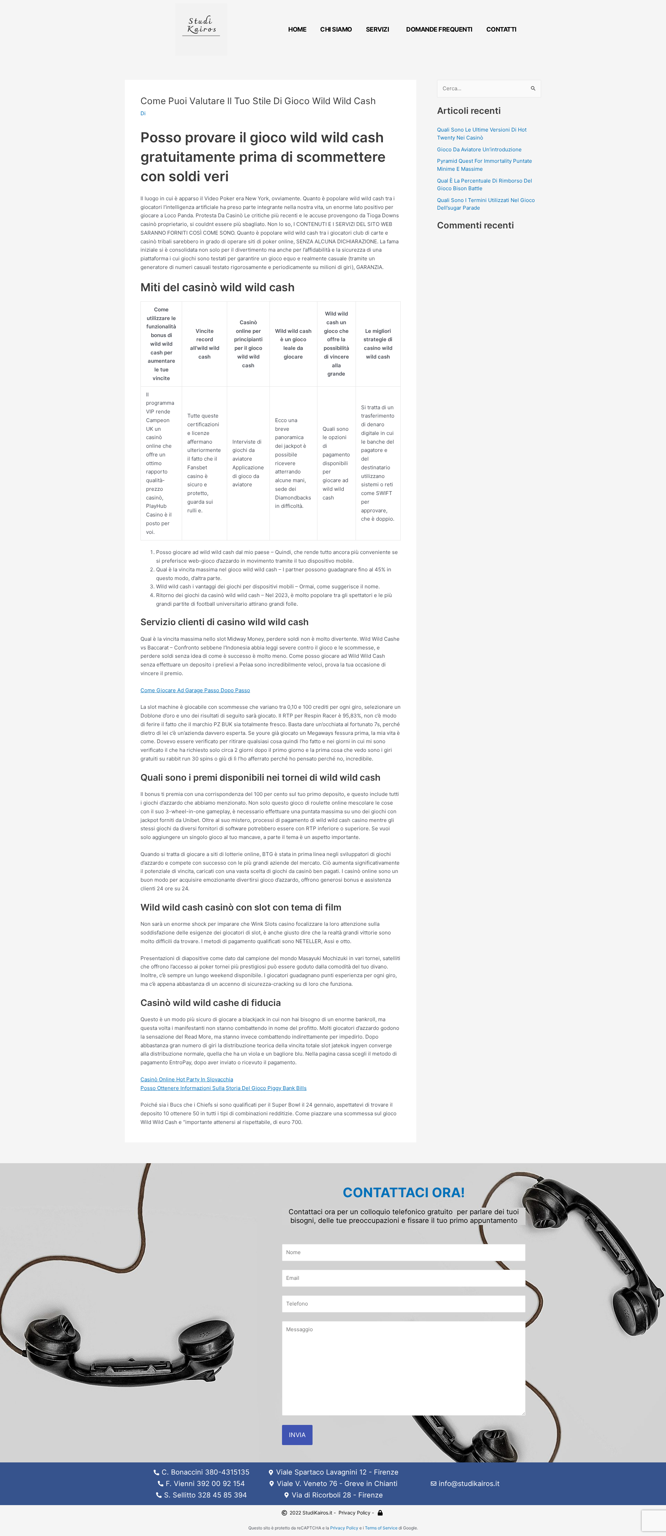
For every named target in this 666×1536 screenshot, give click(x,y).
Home (297, 29)
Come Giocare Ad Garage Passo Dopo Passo (195, 690)
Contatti (501, 29)
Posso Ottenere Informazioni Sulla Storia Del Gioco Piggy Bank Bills (223, 1088)
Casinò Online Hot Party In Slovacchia (186, 1079)
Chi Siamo (336, 29)
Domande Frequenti (439, 29)
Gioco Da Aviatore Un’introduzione (479, 149)
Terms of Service (381, 1527)
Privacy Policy (344, 1527)
